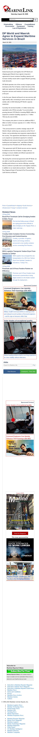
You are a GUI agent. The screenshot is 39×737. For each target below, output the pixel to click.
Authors (9, 698)
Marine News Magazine (14, 720)
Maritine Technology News (15, 707)
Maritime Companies (13, 732)
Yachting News (11, 712)
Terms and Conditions (13, 692)
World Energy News (13, 708)
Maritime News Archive (14, 695)
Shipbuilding (8, 24)
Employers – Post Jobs (28, 371)
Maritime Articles (12, 697)
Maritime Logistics (12, 722)
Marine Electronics (13, 713)
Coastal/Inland (30, 24)
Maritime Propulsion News (15, 715)
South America (27, 205)
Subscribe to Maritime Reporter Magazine (19, 685)
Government (9, 26)
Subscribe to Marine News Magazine (18, 686)
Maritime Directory (13, 730)
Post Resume (12, 371)
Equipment (21, 26)
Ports (3, 205)
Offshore (19, 24)
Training (30, 26)
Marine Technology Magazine (16, 724)
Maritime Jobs (11, 710)
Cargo (13, 208)
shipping (19, 205)
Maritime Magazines (13, 725)
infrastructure (6, 208)
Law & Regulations (19, 28)
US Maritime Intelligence (14, 729)
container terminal (21, 208)
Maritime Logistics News (14, 705)
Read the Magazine (20, 533)
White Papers (11, 727)
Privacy (9, 693)
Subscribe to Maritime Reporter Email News (20, 688)
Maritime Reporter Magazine (16, 718)
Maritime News (12, 690)
